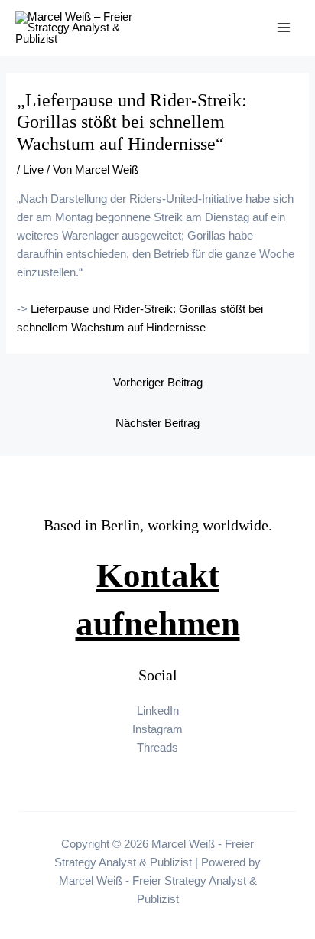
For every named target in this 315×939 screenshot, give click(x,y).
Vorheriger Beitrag (158, 383)
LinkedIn (158, 711)
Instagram (157, 729)
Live (33, 170)
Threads (157, 748)
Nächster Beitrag (157, 423)
